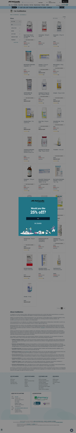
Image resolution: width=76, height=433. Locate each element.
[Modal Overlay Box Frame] (38, 216)
